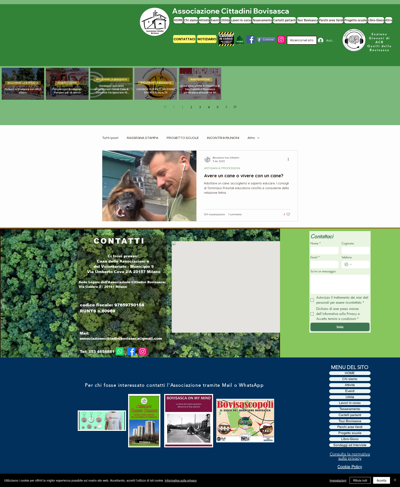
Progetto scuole (349, 433)
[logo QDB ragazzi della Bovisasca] (353, 40)
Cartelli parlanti (350, 415)
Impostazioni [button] (338, 480)
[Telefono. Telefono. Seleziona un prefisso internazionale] (348, 264)
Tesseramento (349, 409)
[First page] (165, 107)
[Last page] (235, 107)
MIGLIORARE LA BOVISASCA (23, 82)
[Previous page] (174, 107)
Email (315, 257)
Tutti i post (110, 138)
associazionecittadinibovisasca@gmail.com (121, 339)
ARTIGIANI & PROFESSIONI (222, 168)
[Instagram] (281, 39)
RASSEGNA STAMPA (142, 138)
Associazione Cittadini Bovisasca (230, 10)
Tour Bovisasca (350, 421)
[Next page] (226, 107)
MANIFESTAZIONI (67, 82)
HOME (350, 373)
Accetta (381, 480)
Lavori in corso (350, 403)
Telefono (346, 257)
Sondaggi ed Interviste (349, 445)
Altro (251, 138)
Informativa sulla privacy (181, 480)
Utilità (350, 397)
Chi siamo (349, 379)
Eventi (350, 391)
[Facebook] (250, 39)
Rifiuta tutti (360, 480)
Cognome (347, 243)
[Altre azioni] (289, 159)
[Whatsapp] (120, 351)
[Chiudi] (395, 480)
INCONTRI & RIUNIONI (223, 138)
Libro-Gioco (350, 439)
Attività (350, 385)
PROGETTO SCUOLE (183, 138)
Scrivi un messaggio (323, 271)
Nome (315, 243)
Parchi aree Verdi (349, 427)
